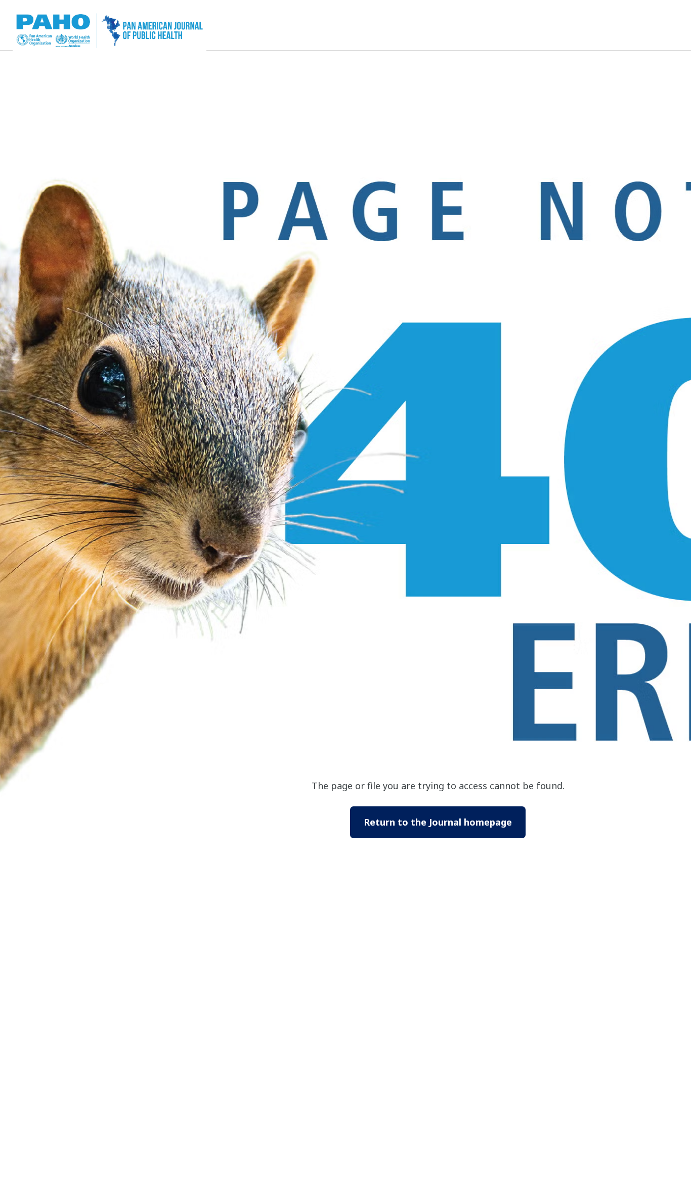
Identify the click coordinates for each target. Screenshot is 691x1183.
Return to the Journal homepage (438, 822)
